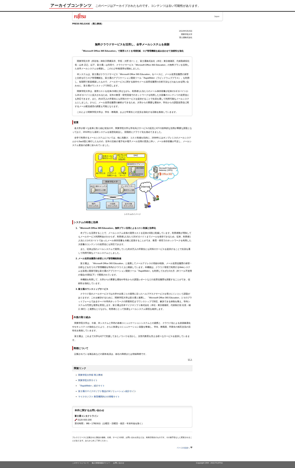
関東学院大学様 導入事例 (90, 375)
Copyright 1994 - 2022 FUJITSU (209, 463)
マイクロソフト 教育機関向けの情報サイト (99, 396)
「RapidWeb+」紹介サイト (91, 385)
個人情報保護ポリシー (101, 463)
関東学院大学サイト (88, 380)
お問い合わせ (118, 463)
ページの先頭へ (183, 448)
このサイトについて (80, 463)
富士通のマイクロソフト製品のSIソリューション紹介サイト (107, 391)
